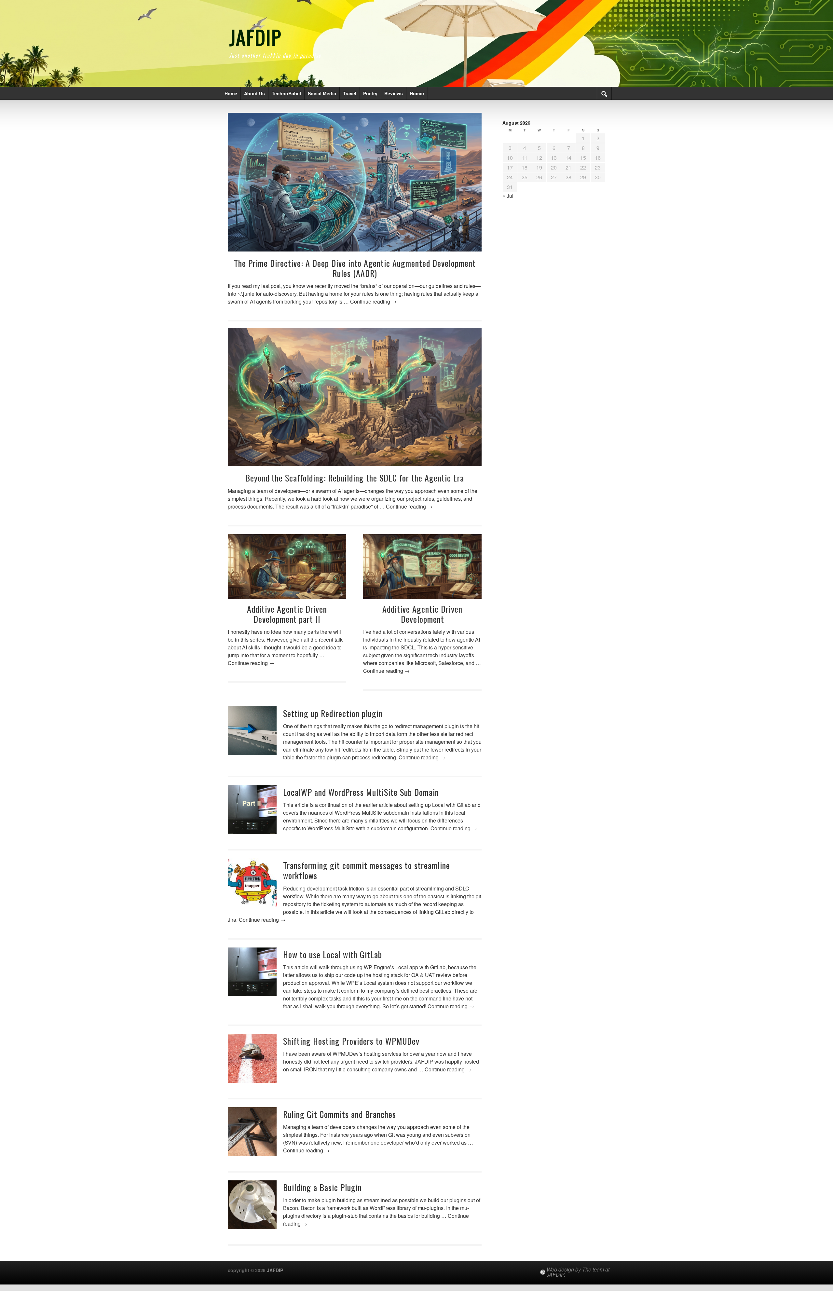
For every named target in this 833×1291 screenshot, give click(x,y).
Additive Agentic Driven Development (422, 614)
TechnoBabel (286, 93)
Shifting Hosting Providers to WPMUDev (351, 1041)
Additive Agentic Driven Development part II (287, 614)
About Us (254, 93)
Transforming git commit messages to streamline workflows (366, 870)
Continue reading (373, 301)
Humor (417, 93)
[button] (604, 93)
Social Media (322, 93)
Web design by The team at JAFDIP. (578, 1272)
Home (231, 93)
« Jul (507, 195)
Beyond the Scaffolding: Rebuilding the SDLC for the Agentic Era (354, 477)
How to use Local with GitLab (332, 954)
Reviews (393, 93)
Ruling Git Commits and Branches (339, 1114)
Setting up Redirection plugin (333, 713)
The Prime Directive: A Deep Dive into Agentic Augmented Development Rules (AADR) (355, 268)
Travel (349, 93)
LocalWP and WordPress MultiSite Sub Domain (361, 792)
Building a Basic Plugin (322, 1187)
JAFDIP (255, 36)
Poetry (370, 93)
